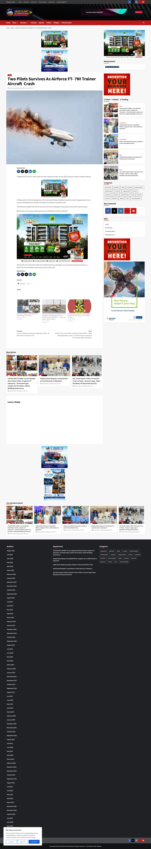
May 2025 (10, 609)
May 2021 (10, 794)
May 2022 (10, 751)
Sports (122, 198)
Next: (73, 334)
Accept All (34, 841)
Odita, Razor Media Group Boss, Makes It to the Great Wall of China (131, 142)
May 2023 (10, 704)
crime (123, 187)
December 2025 (11, 582)
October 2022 (11, 731)
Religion (56, 23)
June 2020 (10, 822)
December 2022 (11, 724)
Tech (127, 198)
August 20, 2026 (50, 532)
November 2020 (12, 810)
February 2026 (11, 574)
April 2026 (10, 566)
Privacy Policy (43, 2)
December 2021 (11, 767)
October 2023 (11, 684)
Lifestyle (34, 23)
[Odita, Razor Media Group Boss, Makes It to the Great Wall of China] (111, 141)
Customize (11, 841)
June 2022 (10, 747)
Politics (48, 23)
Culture (129, 187)
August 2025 (11, 598)
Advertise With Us (61, 2)
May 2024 (10, 657)
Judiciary (108, 194)
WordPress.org (109, 235)
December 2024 (11, 629)
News (14, 23)
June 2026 (10, 558)
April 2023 (10, 708)
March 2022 (10, 759)
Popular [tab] (115, 99)
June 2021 (10, 790)
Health (135, 191)
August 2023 (11, 692)
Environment (109, 191)
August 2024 (11, 645)
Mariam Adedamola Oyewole (15, 88)
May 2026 (10, 562)
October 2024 (11, 637)
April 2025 (10, 613)
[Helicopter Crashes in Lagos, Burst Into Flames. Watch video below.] (28, 306)
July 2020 (10, 818)
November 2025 (12, 586)
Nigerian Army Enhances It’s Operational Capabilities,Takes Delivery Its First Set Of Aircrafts (79, 315)
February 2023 (11, 716)
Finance (117, 191)
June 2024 (10, 653)
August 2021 (11, 783)
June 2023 (10, 700)
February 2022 (11, 763)
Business (23, 23)
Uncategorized (122, 123)
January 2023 (11, 720)
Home (20, 2)
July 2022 (10, 743)
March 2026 (10, 570)
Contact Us (34, 2)
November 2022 (12, 727)
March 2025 (10, 617)
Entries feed (108, 228)
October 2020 (11, 814)
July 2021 (10, 786)
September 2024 (12, 641)
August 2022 (11, 739)
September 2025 (12, 594)
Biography (108, 187)
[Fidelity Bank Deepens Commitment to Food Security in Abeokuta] (54, 365)
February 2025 (11, 621)
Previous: (33, 333)
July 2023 (10, 696)
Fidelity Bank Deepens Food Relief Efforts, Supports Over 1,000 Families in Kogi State (131, 127)
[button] (144, 22)
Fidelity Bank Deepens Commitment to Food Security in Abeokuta (54, 379)
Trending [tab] (124, 99)
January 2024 (11, 672)
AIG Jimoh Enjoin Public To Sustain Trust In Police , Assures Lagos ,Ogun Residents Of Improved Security (86, 381)
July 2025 (10, 602)
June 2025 (10, 606)
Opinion (41, 23)
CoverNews (89, 846)
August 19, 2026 (54, 383)
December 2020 (11, 806)
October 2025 (11, 590)
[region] (22, 836)
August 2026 (11, 550)
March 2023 (10, 712)
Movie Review (125, 194)
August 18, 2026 (87, 386)
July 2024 (10, 649)
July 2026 (10, 554)
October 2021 (11, 775)
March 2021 (10, 802)
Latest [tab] (107, 99)
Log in (107, 224)
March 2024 (10, 665)
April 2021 (10, 798)
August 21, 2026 (22, 391)
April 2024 (10, 661)
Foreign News (127, 191)
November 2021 (12, 771)
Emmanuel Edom (13, 391)
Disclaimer (52, 2)
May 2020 (10, 826)
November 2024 (12, 633)
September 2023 (12, 688)
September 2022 (12, 735)
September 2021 (12, 779)
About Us (26, 2)
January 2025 (11, 625)
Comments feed (110, 231)
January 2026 (11, 578)
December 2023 (11, 676)
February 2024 (11, 668)
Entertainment (67, 23)
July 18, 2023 (27, 88)
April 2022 (10, 755)
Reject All (22, 841)
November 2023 (12, 680)
